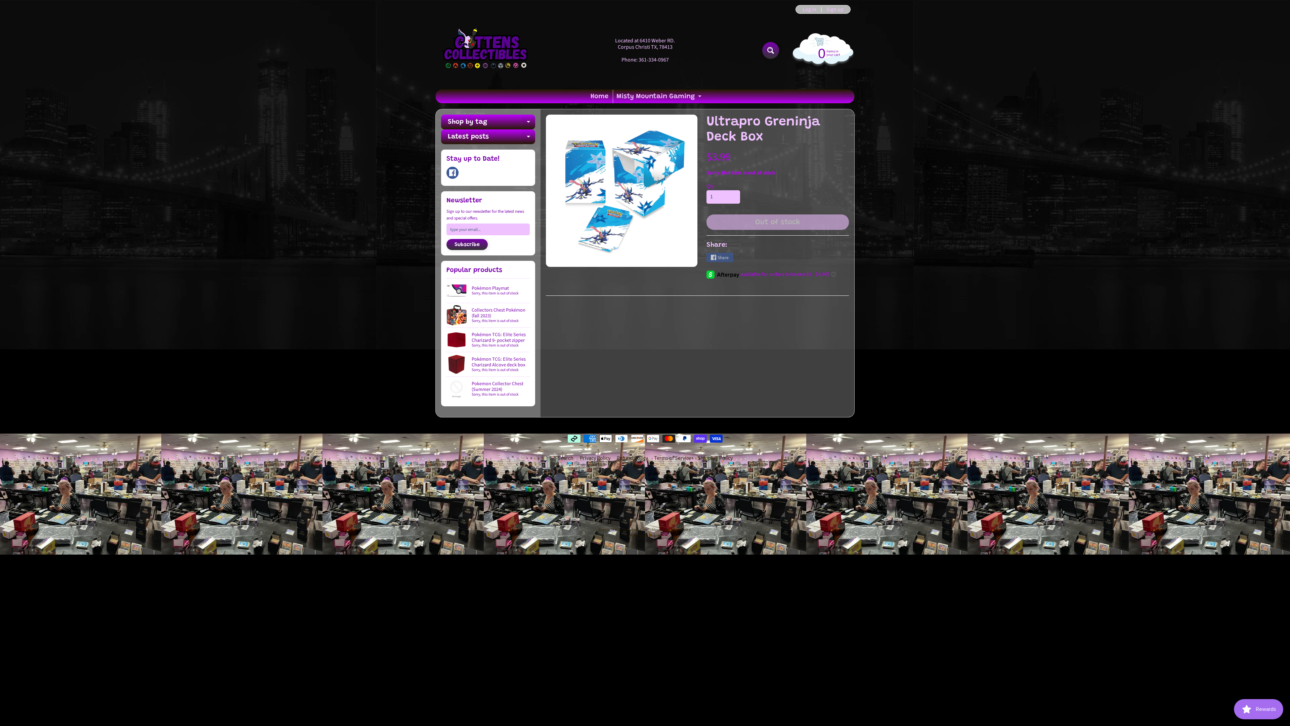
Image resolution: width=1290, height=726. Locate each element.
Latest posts (491, 138)
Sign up (835, 9)
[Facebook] (452, 173)
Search (565, 458)
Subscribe (467, 244)
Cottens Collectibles (643, 529)
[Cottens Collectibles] (485, 50)
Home (599, 96)
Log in (809, 9)
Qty (710, 186)
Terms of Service (672, 458)
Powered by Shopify (645, 535)
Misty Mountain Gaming (659, 98)
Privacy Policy (595, 458)
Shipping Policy (715, 458)
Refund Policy (632, 458)
